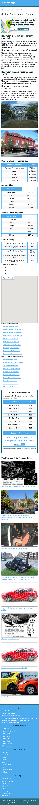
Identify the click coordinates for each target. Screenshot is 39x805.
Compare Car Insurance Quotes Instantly (14, 548)
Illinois (4, 762)
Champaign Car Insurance (10, 639)
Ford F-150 (5, 729)
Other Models (6, 746)
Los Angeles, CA (7, 781)
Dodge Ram (6, 734)
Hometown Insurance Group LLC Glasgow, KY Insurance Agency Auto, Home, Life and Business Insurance (17, 517)
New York (5, 755)
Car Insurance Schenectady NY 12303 (14, 668)
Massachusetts (7, 770)
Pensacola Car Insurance (11, 351)
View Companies (23, 29)
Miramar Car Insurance (11, 327)
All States (4, 10)
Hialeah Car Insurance (10, 339)
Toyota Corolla (7, 743)
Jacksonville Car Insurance (12, 345)
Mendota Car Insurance (9, 711)
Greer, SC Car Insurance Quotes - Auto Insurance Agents (17, 609)
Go (23, 444)
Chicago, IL (5, 783)
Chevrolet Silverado (8, 731)
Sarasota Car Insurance (11, 342)
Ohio (3, 767)
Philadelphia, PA (7, 791)
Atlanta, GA (5, 796)
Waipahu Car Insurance (11, 387)
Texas (4, 757)
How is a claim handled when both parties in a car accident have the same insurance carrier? (18, 578)
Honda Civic (6, 741)
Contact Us (33, 800)
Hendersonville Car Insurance (13, 363)
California (5, 752)
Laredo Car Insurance (10, 360)
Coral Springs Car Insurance (12, 336)
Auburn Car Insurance (10, 384)
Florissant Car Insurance (11, 375)
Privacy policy (13, 800)
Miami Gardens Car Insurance (13, 330)
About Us (5, 800)
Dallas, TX (5, 788)
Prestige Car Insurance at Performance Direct (16, 697)
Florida (12, 10)
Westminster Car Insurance (11, 716)
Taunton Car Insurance (10, 366)
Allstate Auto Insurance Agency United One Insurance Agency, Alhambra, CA (16, 721)
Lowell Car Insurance (10, 381)
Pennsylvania (6, 765)
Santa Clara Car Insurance (12, 378)
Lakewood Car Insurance (11, 369)
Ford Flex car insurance (9, 713)
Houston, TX (6, 793)
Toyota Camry (6, 738)
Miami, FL (5, 786)
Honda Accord (6, 736)
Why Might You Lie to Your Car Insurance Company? (18, 486)
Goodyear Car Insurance (11, 372)
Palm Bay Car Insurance (11, 348)
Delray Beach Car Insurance (12, 354)
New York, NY (6, 779)
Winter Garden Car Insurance (12, 333)
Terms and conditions (23, 800)
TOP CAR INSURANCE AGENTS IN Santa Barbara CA (19, 718)
